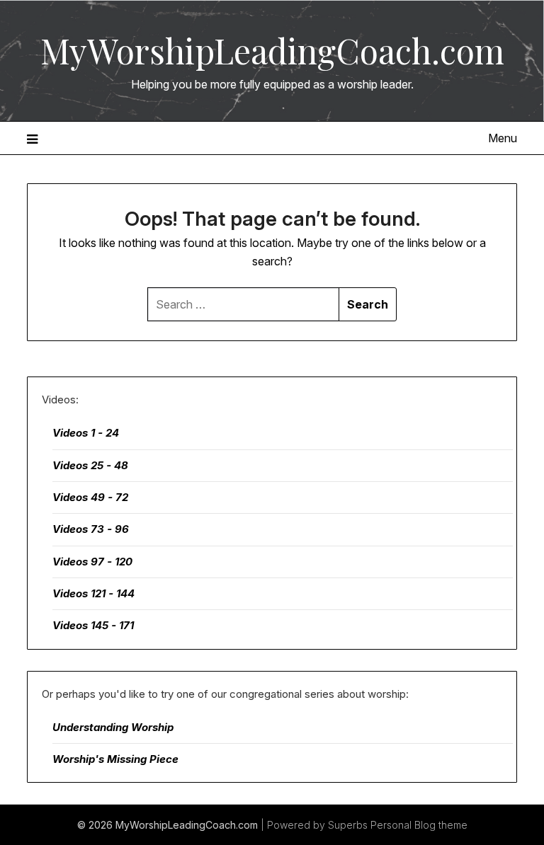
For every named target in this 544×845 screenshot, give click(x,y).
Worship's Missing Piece (115, 759)
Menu (502, 138)
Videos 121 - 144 (93, 593)
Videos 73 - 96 (90, 529)
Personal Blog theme (419, 825)
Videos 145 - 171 (93, 625)
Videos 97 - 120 (92, 561)
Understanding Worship (113, 727)
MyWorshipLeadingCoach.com (272, 50)
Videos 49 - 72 (90, 497)
